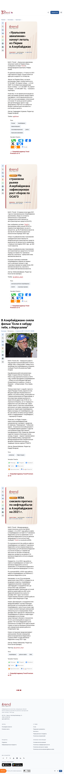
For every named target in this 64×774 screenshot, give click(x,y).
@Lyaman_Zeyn (19, 648)
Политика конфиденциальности (41, 744)
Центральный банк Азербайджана (20, 283)
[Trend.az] (7, 12)
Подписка (4, 742)
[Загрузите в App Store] (6, 764)
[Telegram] (17, 758)
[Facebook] (6, 758)
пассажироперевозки (17, 129)
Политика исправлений (39, 736)
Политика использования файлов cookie (43, 749)
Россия (13, 123)
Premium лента (5, 729)
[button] (2, 23)
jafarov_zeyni (19, 277)
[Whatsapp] (3, 758)
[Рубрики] (61, 12)
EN (54, 770)
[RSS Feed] (23, 758)
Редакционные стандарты (40, 733)
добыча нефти (23, 654)
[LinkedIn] (20, 758)
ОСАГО (13, 287)
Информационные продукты (9, 744)
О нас (34, 726)
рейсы (27, 129)
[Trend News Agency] (6, 705)
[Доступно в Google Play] (17, 764)
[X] (10, 758)
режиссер (11, 455)
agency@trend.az (6, 718)
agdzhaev (16, 116)
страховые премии (23, 287)
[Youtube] (13, 758)
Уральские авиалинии (17, 132)
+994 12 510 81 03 (6, 717)
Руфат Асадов (20, 455)
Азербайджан (21, 123)
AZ (57, 770)
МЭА (31, 654)
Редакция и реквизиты (39, 729)
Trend (23, 66)
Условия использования (39, 742)
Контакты (35, 731)
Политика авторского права (40, 747)
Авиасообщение (15, 126)
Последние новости (7, 726)
